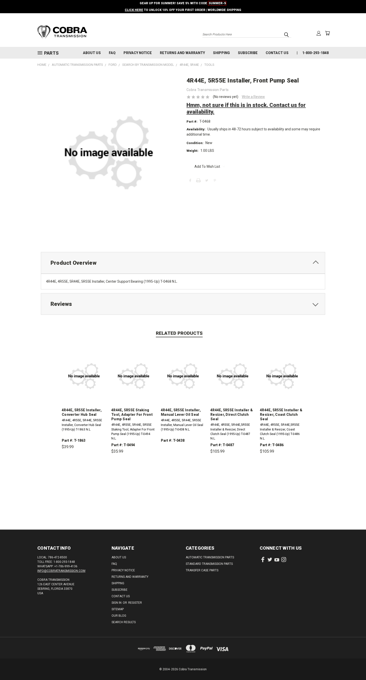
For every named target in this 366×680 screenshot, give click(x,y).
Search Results (124, 622)
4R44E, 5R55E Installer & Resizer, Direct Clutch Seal (231, 414)
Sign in (117, 602)
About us (92, 53)
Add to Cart (84, 470)
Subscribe (248, 53)
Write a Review (253, 97)
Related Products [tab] (179, 333)
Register (135, 602)
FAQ (112, 53)
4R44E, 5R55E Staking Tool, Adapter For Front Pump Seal (132, 414)
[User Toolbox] (318, 33)
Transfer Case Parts (202, 570)
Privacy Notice (137, 53)
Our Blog (119, 615)
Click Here (134, 10)
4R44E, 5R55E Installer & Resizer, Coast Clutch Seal (281, 414)
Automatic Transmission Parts (210, 557)
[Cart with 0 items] (327, 33)
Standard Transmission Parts (209, 564)
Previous (353, 664)
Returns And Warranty (182, 53)
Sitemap (118, 609)
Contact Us (277, 53)
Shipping (221, 53)
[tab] (183, 263)
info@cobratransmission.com (61, 571)
